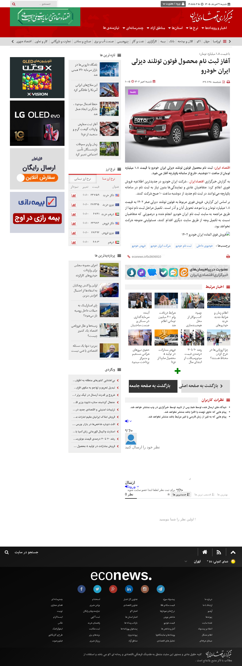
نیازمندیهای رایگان (91, 611)
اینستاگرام (58, 617)
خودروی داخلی (204, 246)
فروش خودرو (139, 246)
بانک (171, 41)
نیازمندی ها (111, 28)
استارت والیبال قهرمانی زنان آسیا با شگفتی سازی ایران (93, 431)
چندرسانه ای (57, 599)
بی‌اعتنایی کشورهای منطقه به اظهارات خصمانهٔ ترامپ (93, 380)
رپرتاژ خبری (95, 641)
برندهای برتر (94, 635)
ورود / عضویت (173, 4)
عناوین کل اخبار (131, 599)
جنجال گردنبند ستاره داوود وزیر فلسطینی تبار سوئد (93, 402)
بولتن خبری (95, 605)
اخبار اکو (134, 611)
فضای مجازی (57, 605)
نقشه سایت (207, 623)
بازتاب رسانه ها (131, 623)
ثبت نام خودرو (183, 246)
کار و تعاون (41, 41)
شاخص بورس (169, 617)
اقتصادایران (196, 181)
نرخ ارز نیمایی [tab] (82, 178)
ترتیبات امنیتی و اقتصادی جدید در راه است (93, 409)
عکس (60, 623)
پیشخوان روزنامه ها (129, 629)
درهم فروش (113, 245)
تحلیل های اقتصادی (166, 641)
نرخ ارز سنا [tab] (108, 178)
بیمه (163, 41)
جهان (207, 41)
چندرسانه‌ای (134, 28)
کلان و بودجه (185, 41)
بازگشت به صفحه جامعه (149, 386)
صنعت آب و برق (104, 41)
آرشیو (210, 611)
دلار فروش (108, 223)
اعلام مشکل (207, 635)
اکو (198, 41)
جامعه (133, 92)
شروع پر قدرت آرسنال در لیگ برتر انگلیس (93, 395)
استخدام (96, 599)
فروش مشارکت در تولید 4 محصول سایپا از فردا (93, 446)
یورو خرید (108, 204)
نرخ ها (194, 28)
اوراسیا (217, 41)
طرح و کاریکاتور (55, 635)
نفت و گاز (138, 41)
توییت (60, 611)
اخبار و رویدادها (215, 28)
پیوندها (209, 617)
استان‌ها (177, 28)
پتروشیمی (123, 41)
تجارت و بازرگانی (61, 41)
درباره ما (208, 599)
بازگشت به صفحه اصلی (200, 386)
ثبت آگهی (95, 617)
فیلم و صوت (57, 641)
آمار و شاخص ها (168, 629)
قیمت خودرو (169, 623)
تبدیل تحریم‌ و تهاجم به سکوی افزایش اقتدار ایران (93, 387)
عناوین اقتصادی (130, 605)
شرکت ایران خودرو (161, 246)
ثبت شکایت (94, 629)
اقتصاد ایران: (222, 168)
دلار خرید (108, 195)
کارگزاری (152, 41)
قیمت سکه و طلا (167, 605)
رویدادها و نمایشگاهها (165, 635)
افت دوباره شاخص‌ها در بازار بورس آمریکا (93, 424)
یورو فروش (108, 233)
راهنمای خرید (94, 623)
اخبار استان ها (131, 617)
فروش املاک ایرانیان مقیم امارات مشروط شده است (93, 417)
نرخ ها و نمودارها (167, 611)
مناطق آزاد (157, 28)
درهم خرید (107, 214)
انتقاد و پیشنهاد (205, 629)
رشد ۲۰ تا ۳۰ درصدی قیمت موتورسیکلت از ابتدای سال (93, 439)
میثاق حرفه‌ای (205, 641)
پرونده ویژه (133, 635)
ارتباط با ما (207, 605)
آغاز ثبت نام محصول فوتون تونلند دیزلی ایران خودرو (180, 66)
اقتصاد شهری (23, 41)
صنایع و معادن (82, 41)
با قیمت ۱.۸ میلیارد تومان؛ (214, 54)
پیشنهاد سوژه (169, 599)
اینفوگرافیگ (57, 629)
